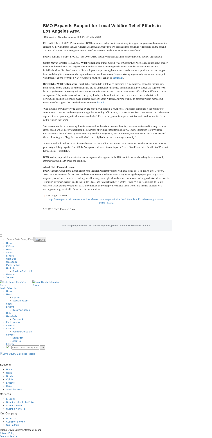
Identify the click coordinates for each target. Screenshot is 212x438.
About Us (16, 340)
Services (10, 277)
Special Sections (20, 300)
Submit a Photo (14, 405)
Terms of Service (8, 436)
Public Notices (13, 264)
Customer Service (15, 421)
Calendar (10, 274)
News (9, 249)
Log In (3, 288)
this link (100, 102)
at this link (118, 77)
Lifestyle (10, 255)
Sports (9, 252)
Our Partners (12, 424)
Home (9, 243)
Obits (8, 312)
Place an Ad (18, 319)
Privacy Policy (7, 433)
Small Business (14, 389)
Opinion (16, 297)
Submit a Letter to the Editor (20, 402)
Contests (10, 268)
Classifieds (11, 261)
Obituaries (11, 258)
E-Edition (10, 246)
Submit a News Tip (15, 408)
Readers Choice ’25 (22, 271)
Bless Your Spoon (21, 309)
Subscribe (12, 288)
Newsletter (17, 337)
